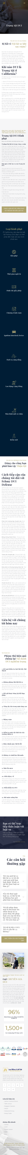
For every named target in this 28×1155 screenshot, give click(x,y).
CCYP (5, 1127)
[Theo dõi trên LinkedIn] (22, 1085)
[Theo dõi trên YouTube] (17, 1085)
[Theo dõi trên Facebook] (4, 1085)
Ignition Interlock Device (11, 1101)
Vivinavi (6, 1124)
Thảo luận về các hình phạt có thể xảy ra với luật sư (14, 209)
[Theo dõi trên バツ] (13, 1085)
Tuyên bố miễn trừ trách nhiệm (16, 1145)
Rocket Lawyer (8, 1129)
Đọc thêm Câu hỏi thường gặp (14, 939)
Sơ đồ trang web (9, 1143)
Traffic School (8, 1103)
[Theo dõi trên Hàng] (13, 1089)
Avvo (5, 1134)
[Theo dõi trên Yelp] (4, 1089)
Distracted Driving (9, 1111)
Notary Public (8, 1113)
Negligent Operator (9, 1106)
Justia (5, 1132)
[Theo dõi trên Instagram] (9, 1085)
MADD (6, 1108)
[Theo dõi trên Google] (9, 1089)
